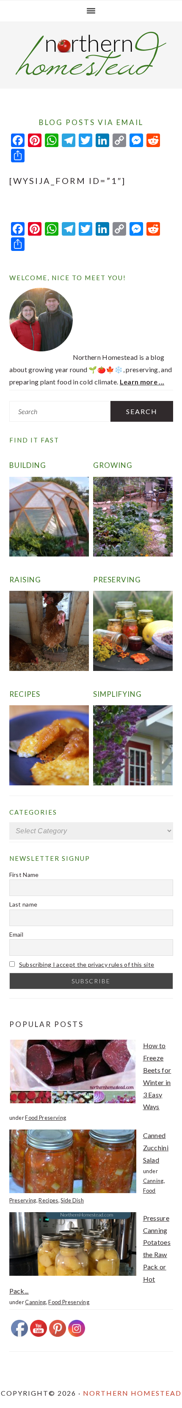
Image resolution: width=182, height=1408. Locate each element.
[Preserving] (133, 668)
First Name (24, 874)
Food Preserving (45, 1117)
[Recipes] (49, 783)
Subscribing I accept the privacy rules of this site (86, 964)
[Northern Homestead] (91, 73)
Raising (25, 579)
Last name (23, 904)
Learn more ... (142, 382)
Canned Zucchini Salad (156, 1147)
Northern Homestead (132, 1393)
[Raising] (49, 668)
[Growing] (133, 554)
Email (16, 934)
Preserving (117, 579)
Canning (153, 1180)
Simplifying (117, 694)
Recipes (24, 694)
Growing (112, 465)
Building (27, 465)
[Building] (49, 554)
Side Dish (72, 1200)
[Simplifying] (133, 783)
